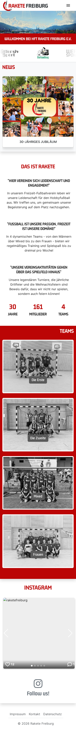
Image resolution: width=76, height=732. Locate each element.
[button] (8, 112)
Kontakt (34, 714)
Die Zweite (38, 438)
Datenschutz (52, 714)
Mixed (38, 496)
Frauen (38, 554)
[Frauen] (38, 541)
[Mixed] (38, 483)
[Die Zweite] (38, 424)
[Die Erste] (38, 366)
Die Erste (38, 380)
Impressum (18, 714)
